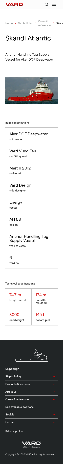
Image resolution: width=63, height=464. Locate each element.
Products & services (17, 384)
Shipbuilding (25, 23)
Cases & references (44, 23)
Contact (10, 422)
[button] (54, 4)
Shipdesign (12, 368)
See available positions (19, 407)
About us (10, 391)
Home (9, 23)
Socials (9, 414)
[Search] (46, 4)
